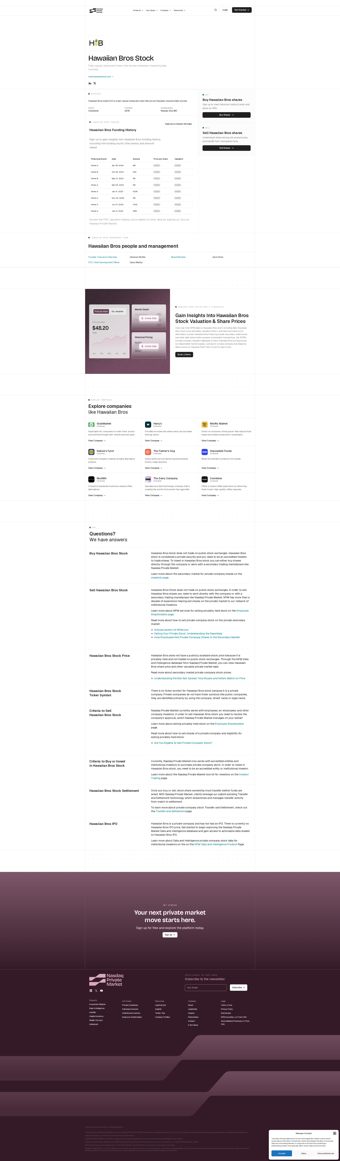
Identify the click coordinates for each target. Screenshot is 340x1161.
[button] (334, 1133)
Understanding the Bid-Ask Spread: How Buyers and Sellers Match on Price (199, 678)
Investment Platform (97, 1004)
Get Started (240, 10)
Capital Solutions (96, 1016)
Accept (281, 1153)
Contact (191, 1021)
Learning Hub (160, 1005)
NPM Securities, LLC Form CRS (233, 1017)
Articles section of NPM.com (171, 630)
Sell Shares (224, 148)
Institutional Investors (131, 1013)
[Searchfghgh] (215, 9)
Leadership (192, 1009)
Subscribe (237, 987)
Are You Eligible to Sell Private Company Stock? (183, 743)
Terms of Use (226, 1005)
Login (225, 10)
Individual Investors (130, 1009)
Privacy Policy (227, 1009)
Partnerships (193, 1017)
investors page (160, 577)
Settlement (93, 1024)
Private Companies (130, 1005)
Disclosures (226, 1013)
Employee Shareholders (229, 723)
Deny (303, 1153)
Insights (158, 1009)
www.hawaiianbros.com (99, 76)
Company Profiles (162, 1017)
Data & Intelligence (97, 1008)
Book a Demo (184, 354)
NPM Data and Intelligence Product (215, 844)
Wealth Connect (96, 1020)
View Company (95, 440)
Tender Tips (160, 1013)
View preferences (325, 1153)
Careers (191, 1013)
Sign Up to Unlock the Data (178, 124)
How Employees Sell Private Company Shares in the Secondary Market (197, 637)
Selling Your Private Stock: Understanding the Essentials (188, 633)
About (190, 1005)
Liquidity (92, 1012)
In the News (193, 1025)
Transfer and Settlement (170, 811)
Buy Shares (224, 114)
